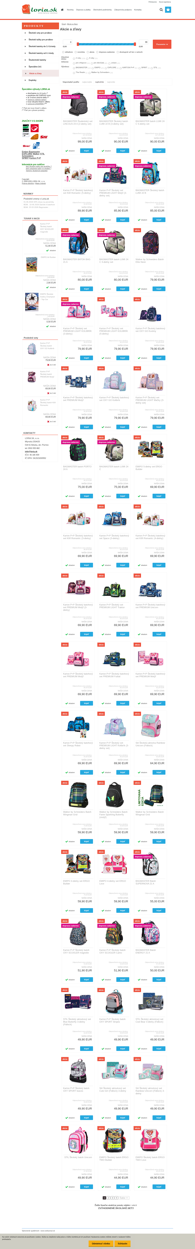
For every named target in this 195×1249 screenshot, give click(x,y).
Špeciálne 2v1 (35, 66)
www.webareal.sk (47, 1231)
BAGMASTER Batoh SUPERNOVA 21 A (146, 882)
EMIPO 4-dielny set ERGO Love (112, 882)
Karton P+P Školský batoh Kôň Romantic (48, 402)
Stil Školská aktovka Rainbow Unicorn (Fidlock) (150, 744)
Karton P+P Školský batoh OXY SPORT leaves (76, 1089)
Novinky (70, 10)
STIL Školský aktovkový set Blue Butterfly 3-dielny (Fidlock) (77, 1022)
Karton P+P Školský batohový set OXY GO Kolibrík (114, 398)
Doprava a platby (83, 10)
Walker (36, 154)
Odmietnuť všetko (101, 1244)
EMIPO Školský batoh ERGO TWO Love (150, 1158)
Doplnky (32, 80)
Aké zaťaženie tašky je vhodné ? (38, 169)
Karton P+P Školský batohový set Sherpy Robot (78, 744)
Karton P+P (35, 158)
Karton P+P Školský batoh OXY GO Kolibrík (47, 345)
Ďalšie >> (124, 1198)
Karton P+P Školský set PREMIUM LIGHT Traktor (112, 606)
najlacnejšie (87, 82)
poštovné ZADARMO (36, 104)
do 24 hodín (41, 93)
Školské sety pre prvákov (40, 33)
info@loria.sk (31, 451)
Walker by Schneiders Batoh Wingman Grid (77, 813)
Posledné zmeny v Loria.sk (36, 199)
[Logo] (40, 9)
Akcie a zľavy (35, 73)
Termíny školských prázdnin (36, 171)
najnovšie (111, 82)
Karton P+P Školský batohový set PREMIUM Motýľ (78, 398)
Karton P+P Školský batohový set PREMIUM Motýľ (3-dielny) (78, 607)
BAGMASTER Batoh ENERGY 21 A (146, 951)
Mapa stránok (40, 183)
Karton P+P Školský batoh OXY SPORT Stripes (112, 1020)
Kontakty (138, 10)
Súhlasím (122, 1244)
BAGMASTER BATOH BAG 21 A (76, 260)
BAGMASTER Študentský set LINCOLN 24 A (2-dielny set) (77, 122)
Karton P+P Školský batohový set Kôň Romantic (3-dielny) (78, 537)
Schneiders (27, 156)
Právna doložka (28, 183)
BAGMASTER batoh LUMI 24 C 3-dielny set (113, 260)
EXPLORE (27, 154)
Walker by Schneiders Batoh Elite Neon (150, 260)
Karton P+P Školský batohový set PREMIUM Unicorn (150, 606)
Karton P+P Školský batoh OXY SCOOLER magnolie (47, 228)
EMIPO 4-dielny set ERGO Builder (76, 882)
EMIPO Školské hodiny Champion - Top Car (47, 296)
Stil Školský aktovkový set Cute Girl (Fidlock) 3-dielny (112, 1089)
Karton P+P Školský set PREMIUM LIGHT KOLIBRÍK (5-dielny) (113, 331)
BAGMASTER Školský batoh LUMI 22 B (150, 191)
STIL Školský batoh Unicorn (78, 1157)
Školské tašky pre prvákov (41, 39)
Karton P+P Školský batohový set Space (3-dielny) (114, 537)
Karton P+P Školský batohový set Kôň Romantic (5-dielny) (78, 191)
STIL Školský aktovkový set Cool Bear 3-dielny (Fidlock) (149, 1020)
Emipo (25, 152)
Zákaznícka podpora (123, 10)
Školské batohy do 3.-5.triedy (42, 46)
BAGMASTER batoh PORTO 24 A (77, 468)
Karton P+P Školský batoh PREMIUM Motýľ (47, 374)
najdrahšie (99, 82)
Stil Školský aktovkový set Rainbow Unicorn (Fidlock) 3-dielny (150, 1091)
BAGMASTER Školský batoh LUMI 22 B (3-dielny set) (113, 122)
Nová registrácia (165, 2)
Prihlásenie (153, 2)
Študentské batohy (37, 60)
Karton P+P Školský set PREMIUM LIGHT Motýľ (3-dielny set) (113, 193)
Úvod (64, 24)
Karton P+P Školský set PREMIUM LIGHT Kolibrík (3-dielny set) (114, 745)
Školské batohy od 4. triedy (41, 53)
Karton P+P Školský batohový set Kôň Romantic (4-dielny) (150, 537)
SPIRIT (25, 158)
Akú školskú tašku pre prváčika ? (39, 166)
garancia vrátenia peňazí (37, 100)
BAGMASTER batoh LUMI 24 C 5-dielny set (150, 122)
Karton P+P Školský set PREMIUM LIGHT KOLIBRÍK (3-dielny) (77, 331)
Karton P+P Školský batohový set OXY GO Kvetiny (150, 329)
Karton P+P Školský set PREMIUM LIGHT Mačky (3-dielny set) (150, 400)
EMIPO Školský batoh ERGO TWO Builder (113, 1158)
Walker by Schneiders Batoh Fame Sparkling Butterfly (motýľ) (113, 815)
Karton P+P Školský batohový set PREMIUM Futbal (114, 675)
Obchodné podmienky (102, 10)
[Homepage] (62, 10)
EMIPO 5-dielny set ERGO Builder (149, 468)
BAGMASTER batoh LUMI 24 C (113, 468)
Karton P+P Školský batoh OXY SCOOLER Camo (112, 951)
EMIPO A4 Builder (48, 257)
